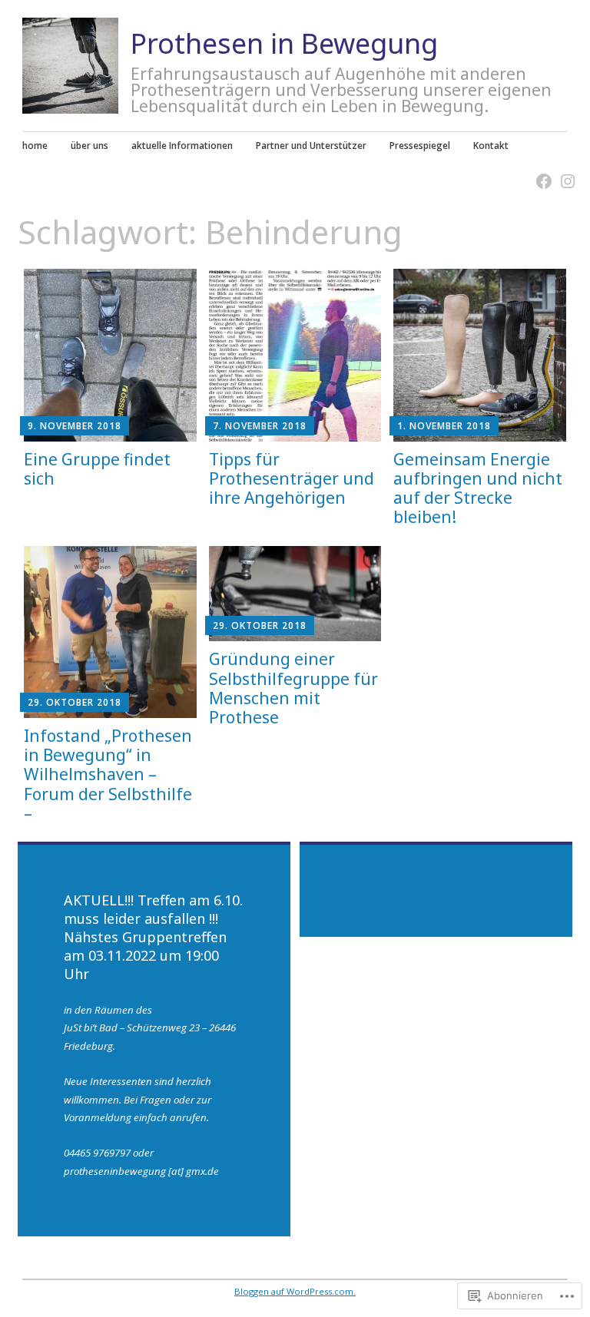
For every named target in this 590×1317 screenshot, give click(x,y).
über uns (89, 145)
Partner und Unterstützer (311, 145)
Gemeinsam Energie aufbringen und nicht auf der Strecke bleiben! (477, 488)
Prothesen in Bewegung (284, 43)
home (35, 145)
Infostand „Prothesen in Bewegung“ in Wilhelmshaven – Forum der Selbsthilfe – (108, 774)
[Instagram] (563, 171)
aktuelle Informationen (182, 145)
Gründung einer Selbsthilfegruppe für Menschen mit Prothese (293, 688)
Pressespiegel (419, 145)
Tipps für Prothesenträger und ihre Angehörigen (291, 478)
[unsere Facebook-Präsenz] (539, 171)
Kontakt (491, 145)
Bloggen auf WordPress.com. (295, 1291)
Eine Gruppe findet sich (97, 468)
